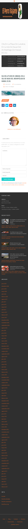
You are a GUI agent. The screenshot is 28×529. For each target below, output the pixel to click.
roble (14, 249)
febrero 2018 (5, 296)
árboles (3, 247)
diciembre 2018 (5, 286)
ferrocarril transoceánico (7, 261)
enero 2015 (4, 374)
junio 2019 (4, 283)
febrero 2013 (5, 424)
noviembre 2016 (5, 322)
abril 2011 (4, 481)
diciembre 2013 (5, 400)
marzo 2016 (4, 341)
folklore (6, 272)
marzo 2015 (4, 369)
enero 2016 (4, 343)
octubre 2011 (5, 466)
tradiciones (8, 238)
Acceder (3, 496)
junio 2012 (4, 445)
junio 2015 (4, 361)
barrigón (7, 247)
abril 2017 (4, 309)
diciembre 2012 (5, 429)
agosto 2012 (4, 440)
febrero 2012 (5, 455)
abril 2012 (4, 450)
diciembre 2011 (5, 460)
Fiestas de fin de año (15, 237)
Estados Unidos (19, 226)
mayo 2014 (4, 393)
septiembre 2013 (5, 408)
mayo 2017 (4, 307)
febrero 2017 (5, 315)
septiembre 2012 (5, 437)
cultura (11, 226)
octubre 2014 (5, 382)
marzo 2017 (4, 312)
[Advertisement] (14, 30)
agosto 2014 (4, 388)
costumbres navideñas (6, 237)
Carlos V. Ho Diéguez (14, 129)
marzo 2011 (4, 484)
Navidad (22, 237)
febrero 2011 (5, 486)
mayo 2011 (4, 479)
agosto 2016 (4, 328)
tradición (3, 274)
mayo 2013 (4, 416)
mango (7, 249)
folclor (3, 272)
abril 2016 (4, 338)
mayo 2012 (4, 447)
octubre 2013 (5, 406)
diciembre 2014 (5, 377)
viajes (10, 227)
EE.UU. (14, 226)
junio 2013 (4, 414)
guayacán (4, 249)
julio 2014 (4, 390)
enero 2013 (4, 427)
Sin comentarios (17, 84)
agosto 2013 (4, 411)
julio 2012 (4, 442)
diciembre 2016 (5, 320)
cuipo (19, 247)
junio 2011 (4, 476)
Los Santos (20, 272)
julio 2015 (4, 359)
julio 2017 (4, 302)
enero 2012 (4, 458)
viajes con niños (15, 227)
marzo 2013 (4, 421)
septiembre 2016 (5, 325)
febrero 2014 (5, 398)
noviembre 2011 (5, 463)
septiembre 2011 (5, 468)
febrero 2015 (5, 372)
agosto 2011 (4, 471)
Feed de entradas (6, 499)
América (3, 226)
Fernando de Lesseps (20, 260)
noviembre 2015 (5, 348)
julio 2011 (4, 473)
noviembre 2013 (5, 403)
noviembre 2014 (5, 380)
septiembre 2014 (5, 385)
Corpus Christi (8, 271)
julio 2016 (4, 330)
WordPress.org (5, 504)
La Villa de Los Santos (12, 272)
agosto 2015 (4, 356)
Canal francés (12, 260)
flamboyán (23, 247)
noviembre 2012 (5, 432)
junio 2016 (4, 333)
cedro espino (12, 247)
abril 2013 (4, 419)
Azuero (3, 271)
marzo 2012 (4, 453)
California (7, 226)
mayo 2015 (4, 364)
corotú (16, 247)
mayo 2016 (4, 335)
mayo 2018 (4, 291)
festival (22, 271)
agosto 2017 (4, 299)
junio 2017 (4, 304)
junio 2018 (4, 289)
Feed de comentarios (7, 501)
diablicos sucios (18, 271)
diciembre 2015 (5, 346)
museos (6, 227)
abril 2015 (4, 367)
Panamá (3, 238)
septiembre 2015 (5, 354)
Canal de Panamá (5, 260)
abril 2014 (4, 395)
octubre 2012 (5, 434)
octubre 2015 (5, 351)
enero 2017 (4, 317)
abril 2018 (4, 294)
